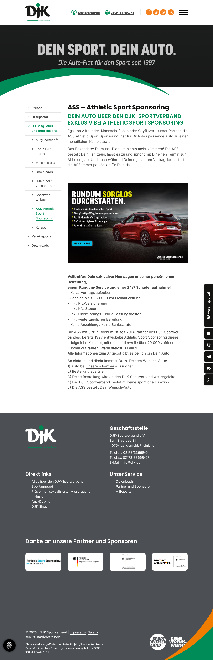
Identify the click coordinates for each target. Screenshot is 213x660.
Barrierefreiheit (48, 637)
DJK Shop (39, 506)
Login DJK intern (44, 151)
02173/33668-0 (135, 453)
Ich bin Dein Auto (155, 353)
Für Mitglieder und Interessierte (45, 128)
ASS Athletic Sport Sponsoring (45, 213)
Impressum (78, 632)
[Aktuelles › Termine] (209, 368)
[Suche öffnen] (171, 12)
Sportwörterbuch (43, 197)
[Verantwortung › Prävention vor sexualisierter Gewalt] (208, 345)
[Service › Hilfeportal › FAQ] (208, 380)
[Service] (208, 333)
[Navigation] (182, 10)
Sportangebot (42, 486)
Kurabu (41, 227)
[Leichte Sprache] (108, 12)
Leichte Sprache (122, 12)
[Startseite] (37, 12)
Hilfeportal (40, 117)
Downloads (44, 172)
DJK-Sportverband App (45, 183)
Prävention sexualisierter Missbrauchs (61, 491)
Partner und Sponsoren (133, 486)
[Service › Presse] (209, 356)
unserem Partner (100, 366)
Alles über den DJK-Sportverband (58, 481)
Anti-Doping (41, 501)
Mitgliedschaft (47, 140)
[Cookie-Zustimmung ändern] (9, 645)
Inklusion (38, 496)
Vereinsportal (46, 163)
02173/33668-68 (136, 458)
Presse (37, 108)
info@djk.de (130, 463)
